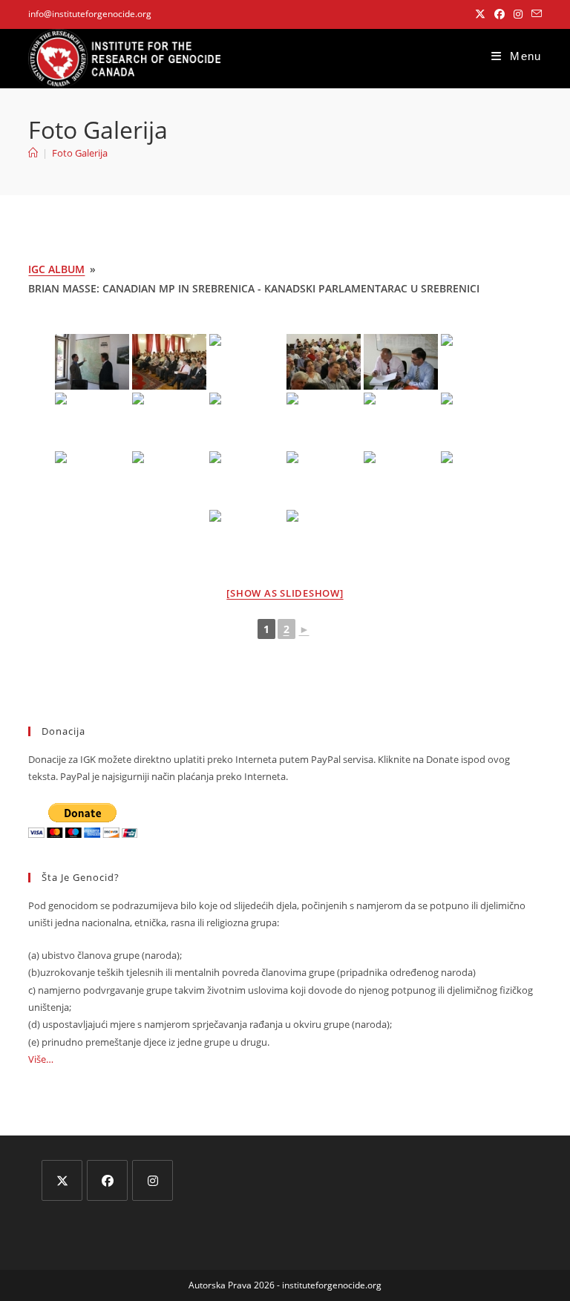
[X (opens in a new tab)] (480, 14)
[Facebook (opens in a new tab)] (499, 14)
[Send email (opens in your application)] (534, 14)
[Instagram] (152, 1180)
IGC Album (56, 269)
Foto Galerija (80, 153)
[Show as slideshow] (284, 593)
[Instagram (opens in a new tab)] (518, 14)
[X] (62, 1180)
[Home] (33, 153)
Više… (40, 1059)
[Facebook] (107, 1180)
